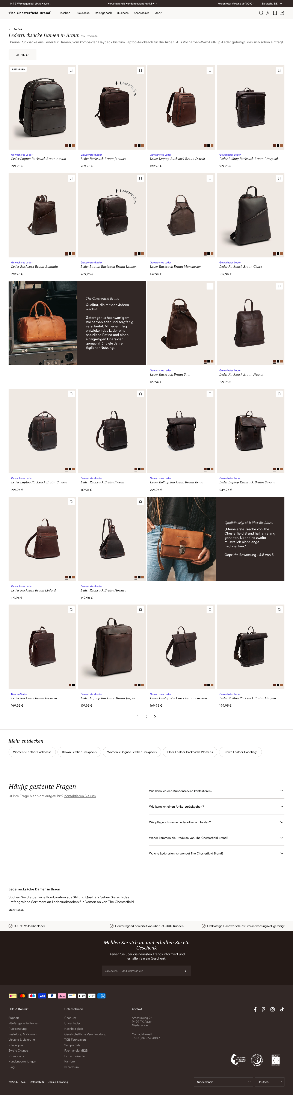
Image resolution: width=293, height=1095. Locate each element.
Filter (25, 54)
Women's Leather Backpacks (32, 752)
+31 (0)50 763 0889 (146, 1038)
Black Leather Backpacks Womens (190, 752)
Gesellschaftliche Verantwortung (85, 1034)
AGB (23, 1081)
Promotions (16, 1056)
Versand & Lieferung (22, 1039)
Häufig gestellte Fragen (24, 1023)
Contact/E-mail (142, 1034)
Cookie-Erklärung (58, 1081)
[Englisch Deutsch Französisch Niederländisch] (269, 1081)
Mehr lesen (16, 909)
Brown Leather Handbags (240, 752)
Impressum (71, 1067)
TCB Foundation (75, 1039)
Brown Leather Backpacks (79, 752)
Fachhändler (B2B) (76, 1050)
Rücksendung (18, 1028)
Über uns (70, 1017)
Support (14, 1017)
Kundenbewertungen (22, 1061)
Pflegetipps (16, 1045)
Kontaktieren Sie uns (80, 796)
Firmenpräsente (74, 1056)
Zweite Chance (18, 1050)
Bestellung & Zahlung (22, 1034)
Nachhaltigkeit (73, 1028)
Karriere (69, 1061)
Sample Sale (72, 1045)
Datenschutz (37, 1081)
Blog (12, 1067)
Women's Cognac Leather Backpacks (132, 752)
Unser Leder (72, 1023)
